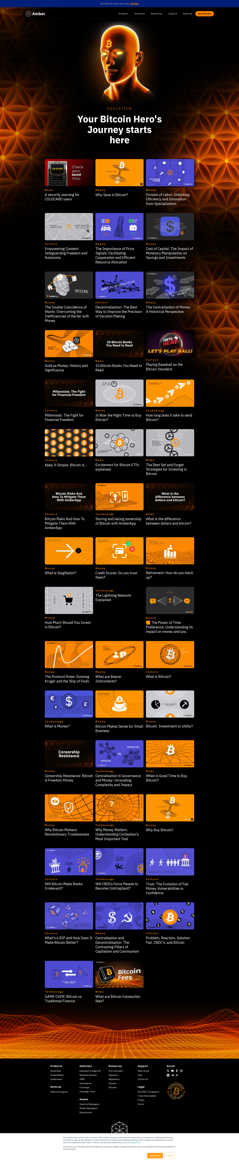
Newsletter (114, 1079)
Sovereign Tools (87, 1091)
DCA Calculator (116, 1071)
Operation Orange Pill (90, 1071)
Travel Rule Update (147, 1096)
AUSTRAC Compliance (148, 1092)
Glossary (113, 1087)
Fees (140, 1075)
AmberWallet (56, 1075)
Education (113, 1075)
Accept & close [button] (155, 1155)
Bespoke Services (88, 1075)
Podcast (112, 1083)
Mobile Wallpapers (89, 1108)
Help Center (144, 1071)
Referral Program (59, 1092)
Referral (187, 13)
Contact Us (143, 1079)
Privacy (141, 1100)
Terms (141, 1104)
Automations (86, 1083)
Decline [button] (170, 1155)
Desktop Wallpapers (89, 1104)
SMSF (82, 1079)
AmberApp (55, 1071)
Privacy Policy (135, 1142)
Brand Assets (86, 1112)
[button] (125, 13)
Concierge (84, 1087)
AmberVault (56, 1079)
